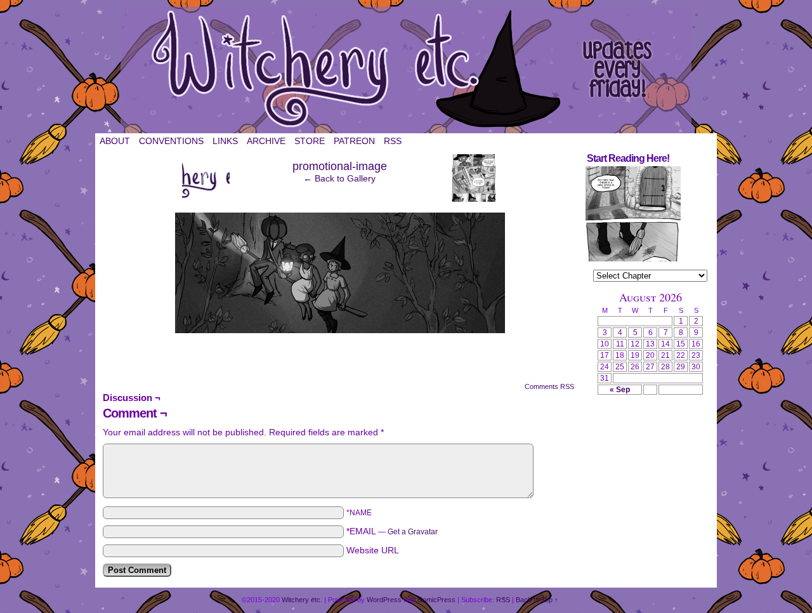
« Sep (620, 389)
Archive (266, 141)
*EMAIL (392, 531)
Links (225, 141)
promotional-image (339, 166)
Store (309, 141)
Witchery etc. (406, 69)
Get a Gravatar (413, 531)
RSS (393, 141)
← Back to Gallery (339, 178)
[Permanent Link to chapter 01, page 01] (633, 258)
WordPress (384, 599)
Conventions (171, 141)
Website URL (372, 550)
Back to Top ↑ (537, 599)
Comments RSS (549, 386)
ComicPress (436, 599)
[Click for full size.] (340, 330)
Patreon (354, 141)
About (115, 141)
